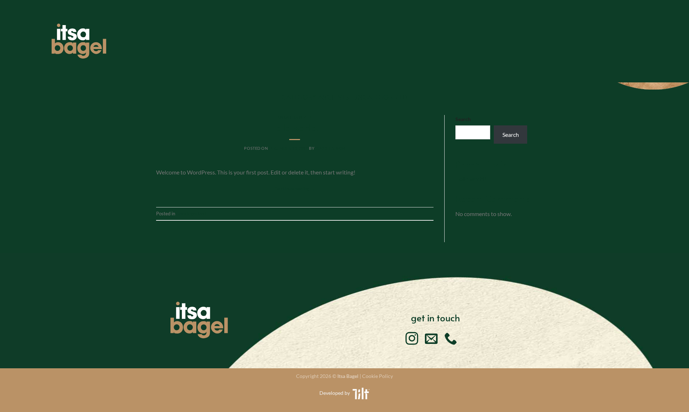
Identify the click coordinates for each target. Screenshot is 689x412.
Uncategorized (294, 117)
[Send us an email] (431, 339)
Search (463, 119)
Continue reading (295, 188)
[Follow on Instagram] (412, 339)
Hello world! (294, 127)
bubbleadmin (330, 148)
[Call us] (450, 339)
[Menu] (628, 41)
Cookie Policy (377, 376)
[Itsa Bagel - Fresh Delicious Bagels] (79, 41)
